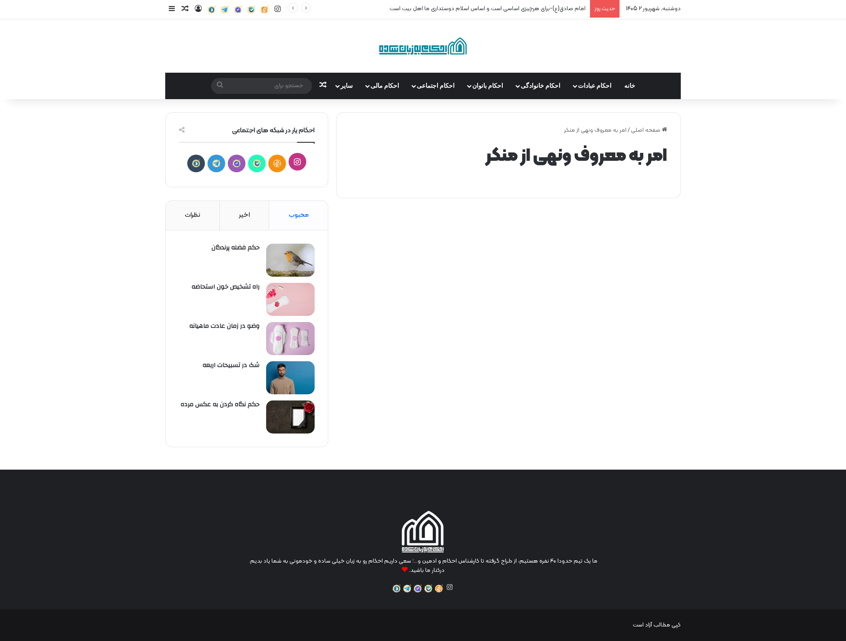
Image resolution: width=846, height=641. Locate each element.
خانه (629, 86)
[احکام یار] (423, 46)
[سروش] (211, 10)
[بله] (251, 10)
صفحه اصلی (646, 130)
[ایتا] (264, 10)
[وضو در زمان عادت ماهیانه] (290, 338)
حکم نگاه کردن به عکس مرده (220, 404)
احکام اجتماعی (436, 86)
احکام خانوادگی (540, 86)
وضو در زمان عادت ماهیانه (224, 326)
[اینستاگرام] (449, 587)
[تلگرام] (224, 10)
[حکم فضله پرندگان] (290, 260)
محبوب (299, 215)
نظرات (192, 215)
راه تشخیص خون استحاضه (226, 287)
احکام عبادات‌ (595, 86)
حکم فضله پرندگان (236, 247)
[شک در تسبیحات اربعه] (290, 377)
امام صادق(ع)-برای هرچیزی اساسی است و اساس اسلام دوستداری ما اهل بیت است (488, 8)
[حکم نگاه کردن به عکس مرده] (290, 417)
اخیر (244, 215)
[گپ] (238, 10)
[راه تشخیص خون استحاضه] (290, 299)
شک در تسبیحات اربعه (231, 365)
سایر (347, 86)
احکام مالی (385, 86)
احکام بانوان (487, 86)
